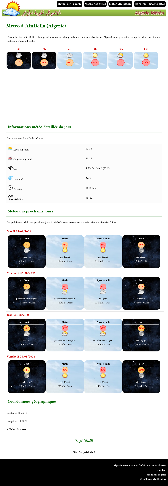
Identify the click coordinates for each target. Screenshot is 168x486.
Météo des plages (120, 4)
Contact (161, 470)
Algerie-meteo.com (124, 465)
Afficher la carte (16, 429)
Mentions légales (156, 475)
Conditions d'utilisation (153, 479)
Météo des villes (95, 4)
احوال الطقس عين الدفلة (84, 452)
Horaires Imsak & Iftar (150, 4)
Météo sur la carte (69, 4)
